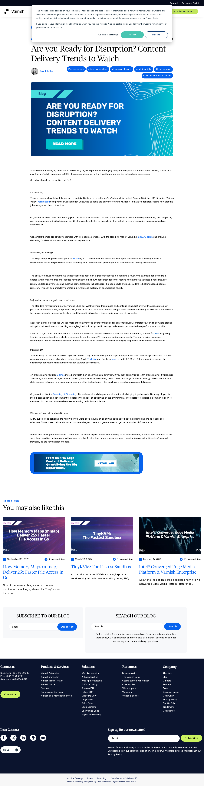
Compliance (169, 710)
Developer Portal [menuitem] (190, 3)
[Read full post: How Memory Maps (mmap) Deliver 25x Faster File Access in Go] (34, 535)
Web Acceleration (90, 673)
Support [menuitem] (174, 3)
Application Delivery (92, 714)
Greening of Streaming (64, 394)
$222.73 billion (145, 236)
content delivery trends (157, 75)
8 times (61, 374)
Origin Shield (88, 699)
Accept (132, 35)
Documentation (129, 673)
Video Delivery (89, 695)
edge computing (98, 69)
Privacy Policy (170, 699)
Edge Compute (89, 707)
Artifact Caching (90, 684)
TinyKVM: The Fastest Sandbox (101, 567)
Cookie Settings (75, 778)
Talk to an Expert (183, 11)
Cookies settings (108, 35)
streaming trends (122, 69)
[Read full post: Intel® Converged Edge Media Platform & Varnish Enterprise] (170, 535)
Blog (165, 677)
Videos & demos (130, 695)
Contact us (10, 694)
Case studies (128, 684)
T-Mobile (92, 359)
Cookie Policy (170, 703)
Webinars (127, 692)
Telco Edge (87, 703)
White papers (129, 688)
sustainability (144, 69)
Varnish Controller (50, 677)
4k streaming (163, 69)
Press (90, 778)
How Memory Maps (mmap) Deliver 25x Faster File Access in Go (33, 572)
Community (168, 695)
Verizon (115, 359)
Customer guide (171, 692)
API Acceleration (90, 677)
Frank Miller (47, 71)
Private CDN (88, 688)
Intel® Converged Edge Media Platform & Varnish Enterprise (167, 569)
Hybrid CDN (87, 692)
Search (172, 626)
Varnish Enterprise (50, 673)
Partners (167, 684)
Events (166, 688)
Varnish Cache (48, 684)
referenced (44, 201)
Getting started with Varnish (135, 680)
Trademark (168, 707)
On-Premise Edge (90, 710)
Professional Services (52, 692)
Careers (167, 680)
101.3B (76, 258)
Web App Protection (92, 680)
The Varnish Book (131, 677)
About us (167, 673)
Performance (76, 69)
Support (45, 688)
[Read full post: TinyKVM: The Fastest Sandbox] (102, 535)
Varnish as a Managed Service (56, 695)
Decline (156, 35)
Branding (101, 778)
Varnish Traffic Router (52, 680)
